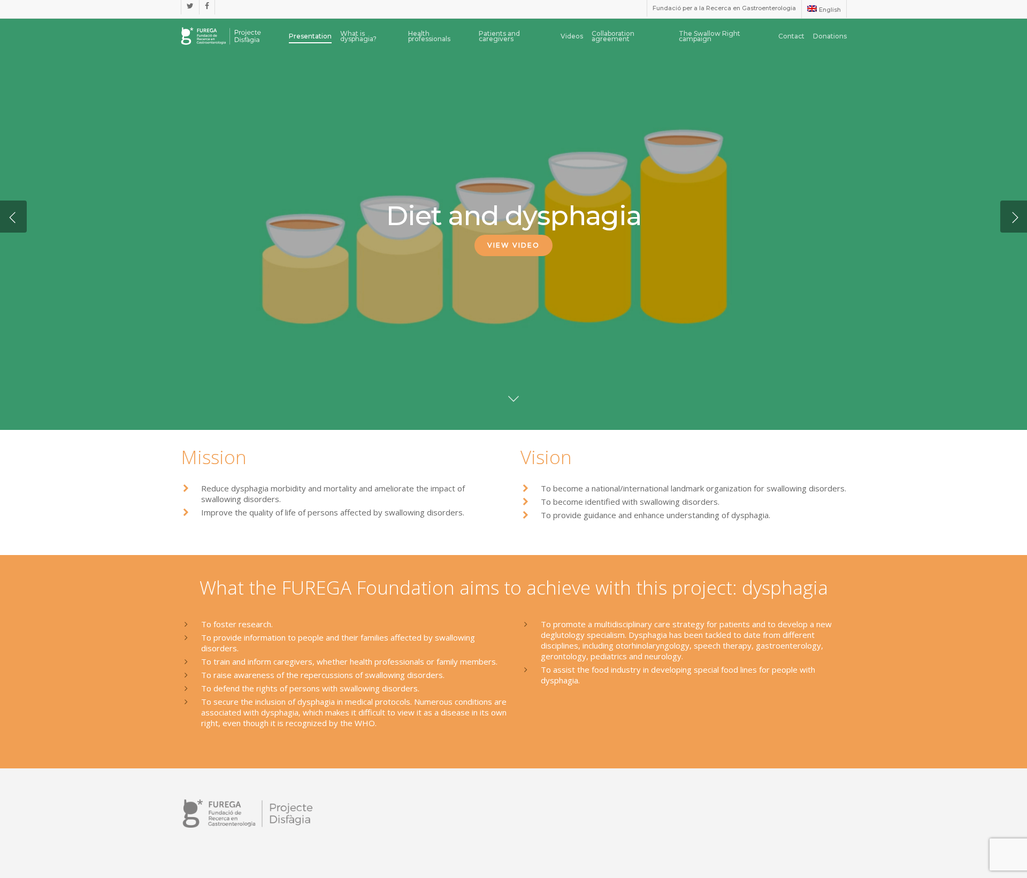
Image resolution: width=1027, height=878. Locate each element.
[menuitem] (823, 9)
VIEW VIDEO (513, 245)
